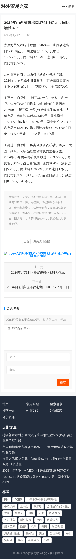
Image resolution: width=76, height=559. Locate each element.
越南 (20, 540)
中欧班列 (9, 506)
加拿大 (19, 513)
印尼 (31, 513)
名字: (12, 357)
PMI (6, 499)
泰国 (44, 526)
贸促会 (8, 540)
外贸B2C (56, 410)
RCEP (18, 499)
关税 (7, 513)
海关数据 (57, 526)
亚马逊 (24, 506)
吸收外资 (54, 513)
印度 (41, 513)
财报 (68, 533)
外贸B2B (32, 410)
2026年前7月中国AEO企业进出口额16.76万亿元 (35, 470)
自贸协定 (55, 533)
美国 (42, 533)
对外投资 (25, 519)
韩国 (47, 540)
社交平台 (8, 410)
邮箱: (12, 369)
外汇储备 (9, 519)
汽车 (33, 526)
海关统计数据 (41, 241)
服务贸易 (9, 526)
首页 (5, 404)
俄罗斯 (38, 506)
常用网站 (32, 404)
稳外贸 (30, 533)
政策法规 (52, 519)
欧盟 (23, 526)
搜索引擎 (56, 404)
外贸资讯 (8, 417)
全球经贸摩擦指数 (58, 506)
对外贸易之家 (15, 6)
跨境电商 (33, 540)
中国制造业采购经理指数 (42, 499)
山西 (26, 241)
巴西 (39, 519)
